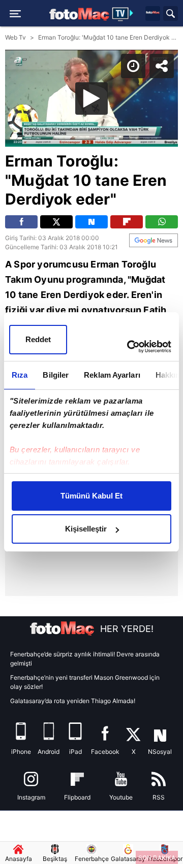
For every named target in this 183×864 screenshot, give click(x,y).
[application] (91, 432)
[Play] (91, 432)
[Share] (167, 16)
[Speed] (138, 16)
